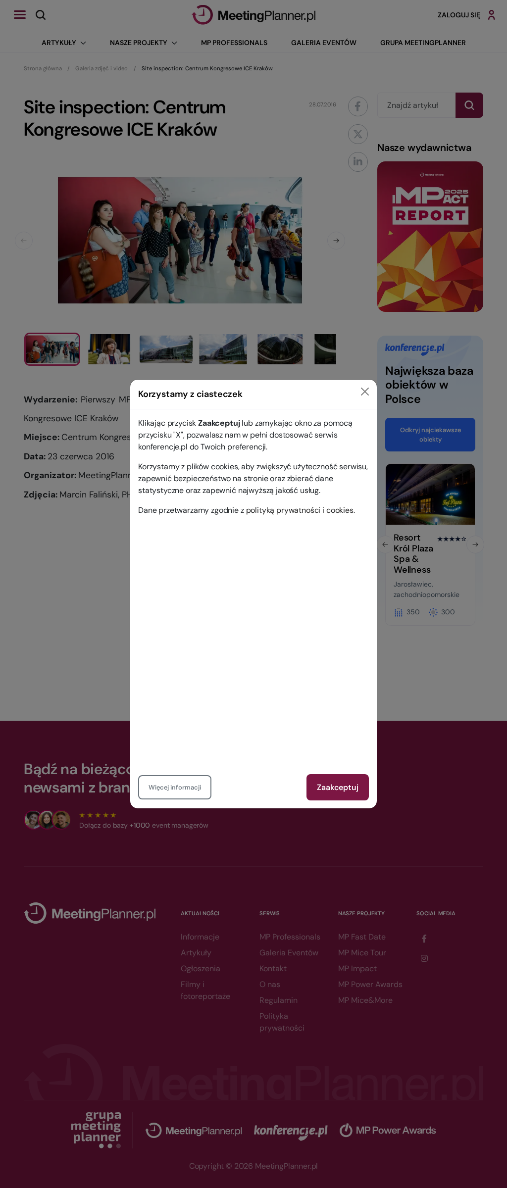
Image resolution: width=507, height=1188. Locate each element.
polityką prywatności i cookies (300, 510)
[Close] (365, 391)
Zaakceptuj (337, 787)
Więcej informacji (175, 787)
